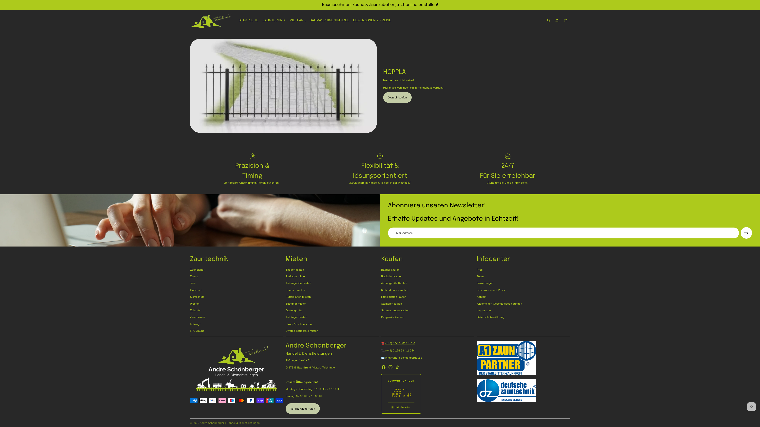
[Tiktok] (397, 367)
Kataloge (195, 324)
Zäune (194, 276)
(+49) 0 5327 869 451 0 (400, 343)
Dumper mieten (295, 290)
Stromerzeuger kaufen (395, 310)
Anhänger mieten (296, 317)
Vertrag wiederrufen (302, 408)
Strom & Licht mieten (299, 324)
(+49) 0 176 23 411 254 (400, 350)
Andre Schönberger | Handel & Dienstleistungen (230, 422)
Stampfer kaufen (391, 303)
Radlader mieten (296, 276)
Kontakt (481, 297)
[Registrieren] (746, 233)
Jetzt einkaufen (397, 97)
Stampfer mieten (296, 303)
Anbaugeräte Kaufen (394, 283)
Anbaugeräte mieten (298, 283)
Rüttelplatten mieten (298, 297)
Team (480, 276)
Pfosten (195, 303)
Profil (480, 269)
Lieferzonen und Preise (491, 290)
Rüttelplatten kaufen (393, 297)
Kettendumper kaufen (394, 290)
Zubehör (195, 310)
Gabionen (196, 290)
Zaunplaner (197, 269)
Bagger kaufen (390, 269)
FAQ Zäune (197, 331)
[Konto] (557, 20)
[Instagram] (390, 367)
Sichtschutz (197, 297)
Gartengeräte (294, 310)
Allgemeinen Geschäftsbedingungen (499, 303)
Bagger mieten (295, 269)
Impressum (484, 310)
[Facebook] (383, 367)
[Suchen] (548, 20)
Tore (193, 283)
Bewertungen (485, 283)
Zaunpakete (197, 317)
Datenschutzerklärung (490, 317)
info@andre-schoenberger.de (403, 357)
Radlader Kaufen (391, 276)
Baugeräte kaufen (392, 317)
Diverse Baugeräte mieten (302, 331)
